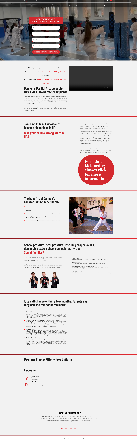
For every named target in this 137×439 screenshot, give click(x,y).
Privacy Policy (80, 438)
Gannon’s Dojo (61, 438)
